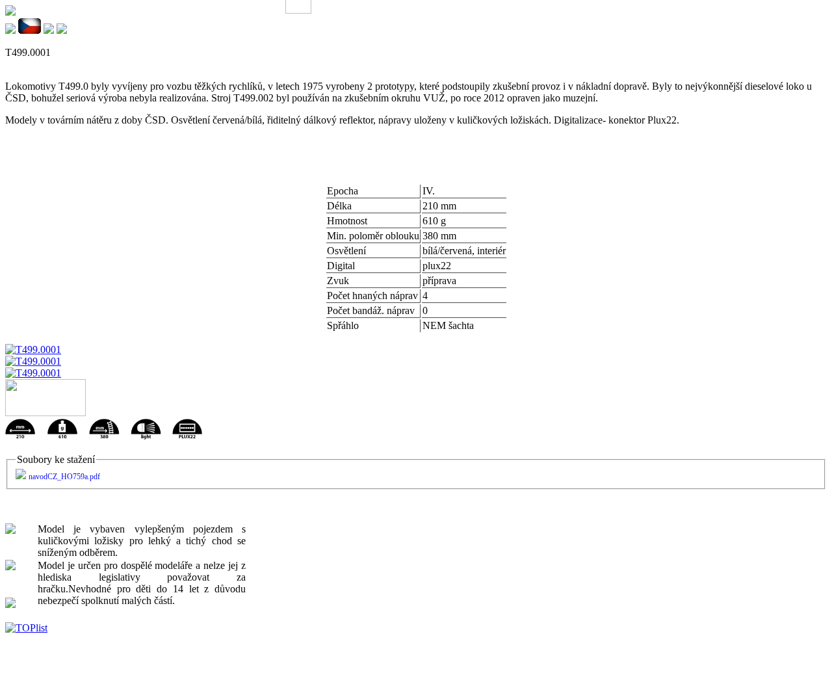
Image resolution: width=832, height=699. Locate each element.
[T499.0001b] (33, 372)
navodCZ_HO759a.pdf (64, 476)
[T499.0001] (33, 349)
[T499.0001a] (33, 361)
